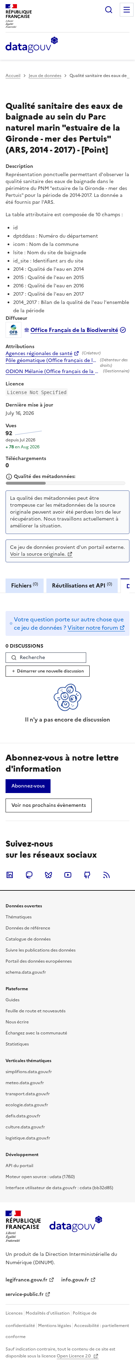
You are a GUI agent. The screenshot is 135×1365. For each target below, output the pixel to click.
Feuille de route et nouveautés (35, 1011)
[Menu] (127, 10)
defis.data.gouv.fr (23, 1116)
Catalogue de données (28, 939)
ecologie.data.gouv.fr (27, 1105)
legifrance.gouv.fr (26, 1279)
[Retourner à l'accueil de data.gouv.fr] (32, 45)
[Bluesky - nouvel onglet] (48, 875)
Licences (14, 1313)
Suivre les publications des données (40, 950)
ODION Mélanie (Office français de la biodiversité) (53, 371)
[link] (28, 786)
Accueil (13, 76)
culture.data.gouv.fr (25, 1127)
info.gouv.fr (75, 1279)
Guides (12, 1000)
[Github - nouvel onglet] (87, 875)
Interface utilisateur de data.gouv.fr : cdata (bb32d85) (59, 1188)
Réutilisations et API (82, 585)
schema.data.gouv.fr (26, 972)
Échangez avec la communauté (36, 1033)
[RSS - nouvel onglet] (107, 875)
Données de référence (28, 928)
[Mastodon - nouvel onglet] (29, 875)
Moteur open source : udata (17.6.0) (40, 1177)
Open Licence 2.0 (74, 1356)
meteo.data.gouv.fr (25, 1083)
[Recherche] (109, 10)
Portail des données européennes (39, 961)
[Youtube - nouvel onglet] (68, 875)
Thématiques (19, 917)
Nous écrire (17, 1022)
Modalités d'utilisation (48, 1313)
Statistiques (17, 1044)
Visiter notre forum (93, 627)
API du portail (19, 1166)
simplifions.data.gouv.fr (29, 1072)
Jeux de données (45, 76)
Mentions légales (54, 1326)
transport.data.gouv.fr (28, 1094)
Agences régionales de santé (39, 353)
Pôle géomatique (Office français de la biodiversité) (51, 360)
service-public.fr (25, 1294)
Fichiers (24, 585)
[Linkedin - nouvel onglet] (10, 875)
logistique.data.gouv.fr (28, 1138)
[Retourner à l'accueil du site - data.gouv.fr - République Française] (76, 1226)
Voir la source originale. (38, 554)
